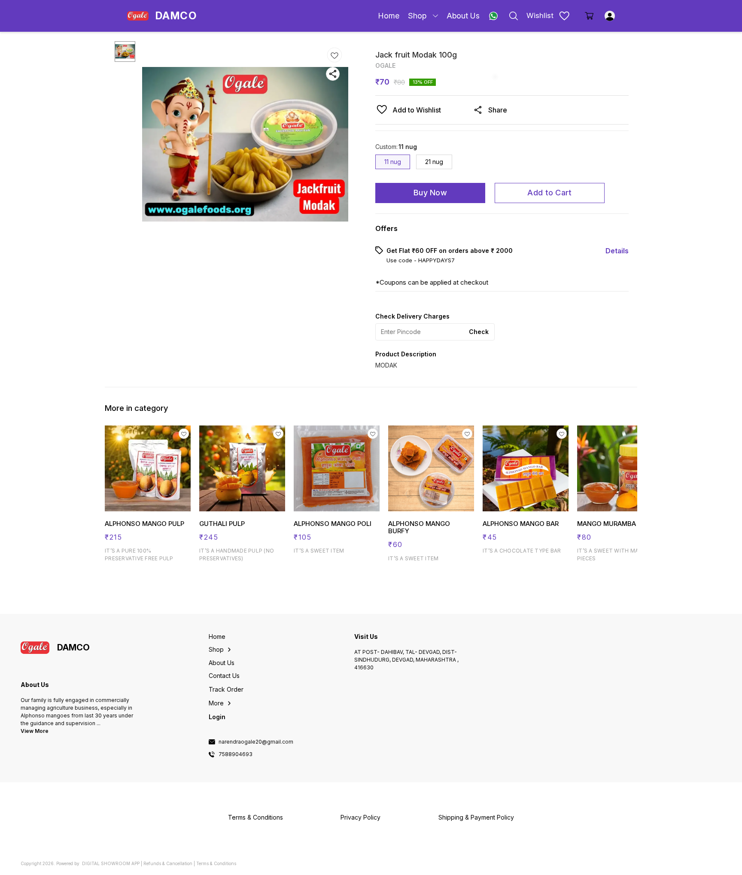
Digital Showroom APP (111, 863)
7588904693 (235, 754)
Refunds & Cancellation (167, 863)
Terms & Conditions (216, 863)
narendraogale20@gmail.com (256, 742)
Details (617, 250)
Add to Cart (549, 192)
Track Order (226, 689)
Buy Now (430, 192)
